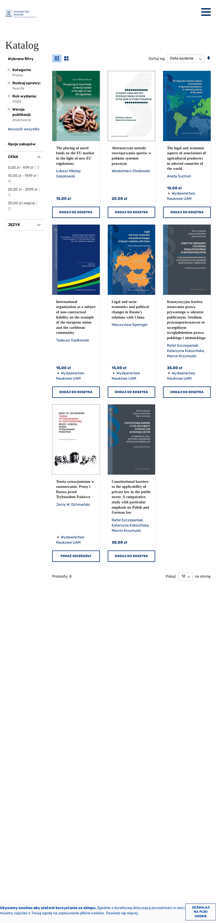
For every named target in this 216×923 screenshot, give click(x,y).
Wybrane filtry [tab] (20, 59)
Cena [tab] (13, 157)
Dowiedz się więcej (122, 913)
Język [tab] (14, 224)
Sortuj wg (157, 58)
